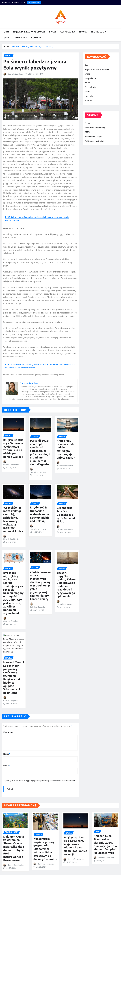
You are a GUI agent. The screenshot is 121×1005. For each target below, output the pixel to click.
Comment (8, 732)
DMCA (87, 132)
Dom (6, 32)
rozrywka (21, 38)
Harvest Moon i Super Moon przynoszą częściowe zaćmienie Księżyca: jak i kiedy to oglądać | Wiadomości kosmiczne (13, 677)
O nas (87, 123)
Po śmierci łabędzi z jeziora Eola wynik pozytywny (32, 46)
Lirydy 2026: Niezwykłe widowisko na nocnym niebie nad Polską (40, 514)
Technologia (98, 32)
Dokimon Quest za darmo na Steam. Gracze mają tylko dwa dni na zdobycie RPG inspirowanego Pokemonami (13, 848)
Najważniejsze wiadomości (29, 32)
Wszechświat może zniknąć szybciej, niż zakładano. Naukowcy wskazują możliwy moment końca (13, 519)
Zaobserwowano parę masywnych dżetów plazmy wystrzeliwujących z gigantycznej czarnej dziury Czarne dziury (40, 585)
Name (6, 754)
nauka (83, 32)
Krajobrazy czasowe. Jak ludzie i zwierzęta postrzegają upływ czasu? (66, 449)
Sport (7, 38)
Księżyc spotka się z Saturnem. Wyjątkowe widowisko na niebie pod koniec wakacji (13, 448)
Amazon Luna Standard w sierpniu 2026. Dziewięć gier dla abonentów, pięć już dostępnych (105, 844)
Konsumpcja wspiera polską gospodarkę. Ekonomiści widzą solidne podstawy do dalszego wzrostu (45, 849)
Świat (52, 32)
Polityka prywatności (94, 141)
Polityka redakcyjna (93, 136)
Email (6, 765)
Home (6, 46)
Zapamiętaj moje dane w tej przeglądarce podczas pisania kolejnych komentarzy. (39, 780)
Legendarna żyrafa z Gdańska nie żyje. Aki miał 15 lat (66, 514)
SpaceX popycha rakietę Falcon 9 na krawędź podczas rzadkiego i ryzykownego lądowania (66, 584)
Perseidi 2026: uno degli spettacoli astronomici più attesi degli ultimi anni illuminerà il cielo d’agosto (40, 452)
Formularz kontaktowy (95, 127)
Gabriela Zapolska (15, 74)
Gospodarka (67, 32)
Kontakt (36, 38)
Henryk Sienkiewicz (11, 464)
